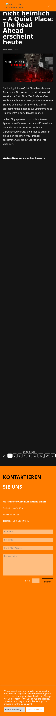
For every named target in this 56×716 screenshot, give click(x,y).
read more (12, 249)
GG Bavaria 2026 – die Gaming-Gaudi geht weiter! (26, 394)
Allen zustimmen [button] (35, 709)
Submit (47, 581)
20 (47, 455)
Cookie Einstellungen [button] (14, 709)
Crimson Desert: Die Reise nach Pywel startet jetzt (26, 202)
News (16, 50)
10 (41, 455)
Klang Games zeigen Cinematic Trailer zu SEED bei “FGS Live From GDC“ (26, 298)
